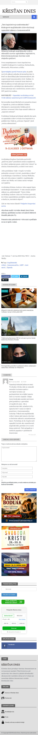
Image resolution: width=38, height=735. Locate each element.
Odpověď (33, 434)
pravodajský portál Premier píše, (14, 72)
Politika (4, 291)
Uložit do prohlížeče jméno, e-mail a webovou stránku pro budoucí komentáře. (18, 483)
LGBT (22, 265)
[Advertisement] (19, 240)
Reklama (6, 686)
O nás (5, 659)
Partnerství (8, 698)
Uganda (9, 267)
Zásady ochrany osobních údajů (14, 722)
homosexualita (13, 265)
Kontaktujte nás (9, 712)
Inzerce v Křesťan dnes (12, 693)
